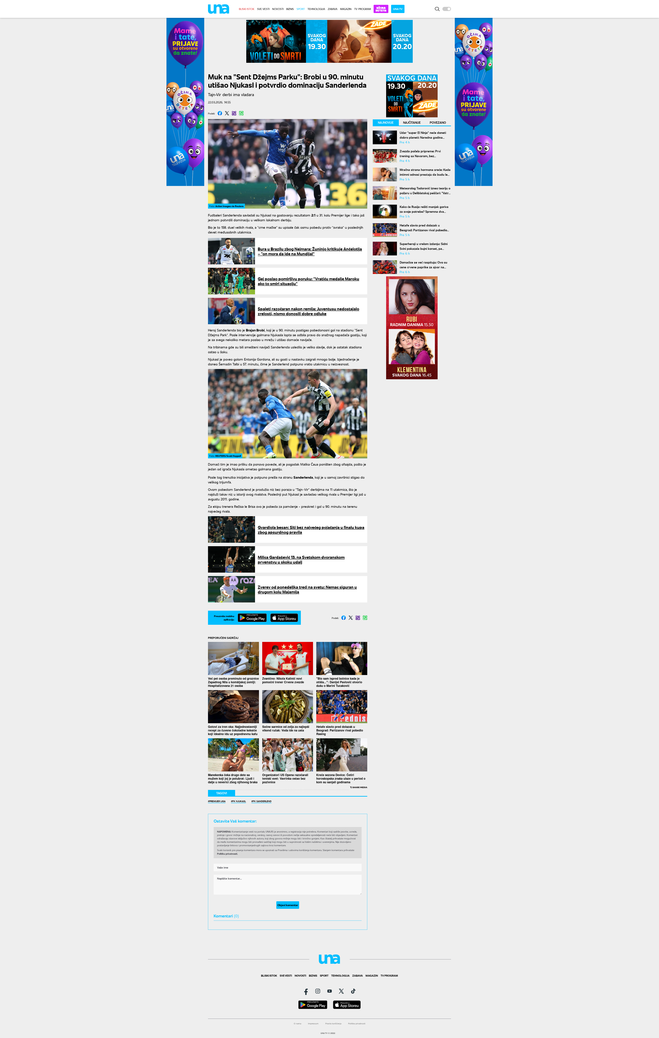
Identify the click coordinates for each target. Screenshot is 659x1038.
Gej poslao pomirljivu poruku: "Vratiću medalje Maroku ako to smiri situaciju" (308, 281)
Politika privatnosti (356, 1023)
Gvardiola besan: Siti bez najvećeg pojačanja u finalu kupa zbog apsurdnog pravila (311, 529)
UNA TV (397, 9)
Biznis (290, 9)
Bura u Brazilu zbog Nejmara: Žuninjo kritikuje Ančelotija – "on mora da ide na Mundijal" (310, 251)
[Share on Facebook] (220, 113)
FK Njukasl (239, 801)
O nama (297, 1023)
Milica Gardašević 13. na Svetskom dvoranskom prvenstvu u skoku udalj (301, 559)
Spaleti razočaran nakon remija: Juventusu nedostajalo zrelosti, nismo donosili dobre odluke (308, 311)
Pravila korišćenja (333, 1023)
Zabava (332, 9)
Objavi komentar (287, 905)
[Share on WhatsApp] (241, 113)
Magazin (345, 9)
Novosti (278, 9)
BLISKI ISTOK (246, 9)
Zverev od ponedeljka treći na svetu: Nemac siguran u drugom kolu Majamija (307, 589)
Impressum (313, 1023)
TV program (362, 9)
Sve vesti (263, 9)
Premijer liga (217, 801)
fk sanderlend (262, 801)
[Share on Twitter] (227, 113)
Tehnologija (316, 9)
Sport (301, 9)
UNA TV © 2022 (328, 1033)
